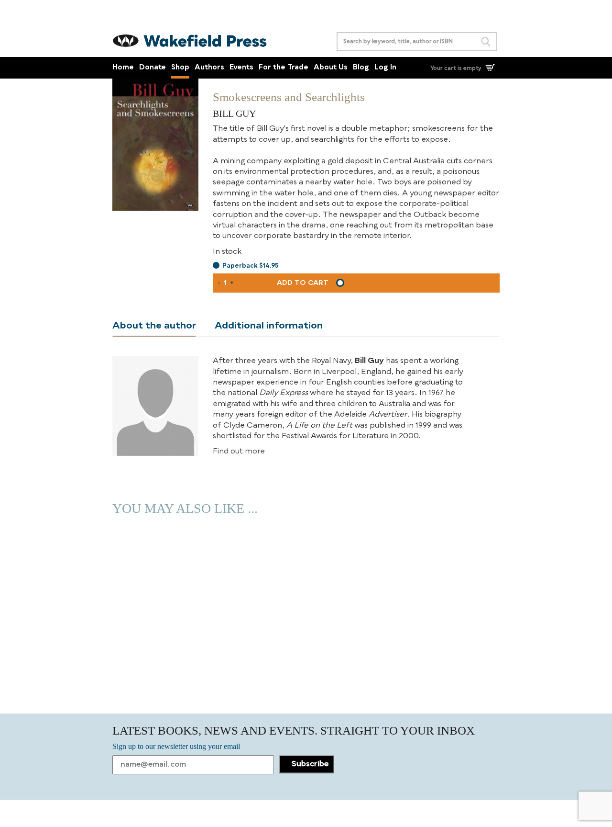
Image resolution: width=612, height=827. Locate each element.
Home (123, 67)
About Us (331, 67)
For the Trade (283, 67)
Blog (361, 67)
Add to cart (302, 283)
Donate (152, 67)
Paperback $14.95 (250, 266)
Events (241, 67)
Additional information (269, 326)
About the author (154, 326)
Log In (385, 67)
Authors (209, 67)
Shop (180, 67)
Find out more (239, 451)
